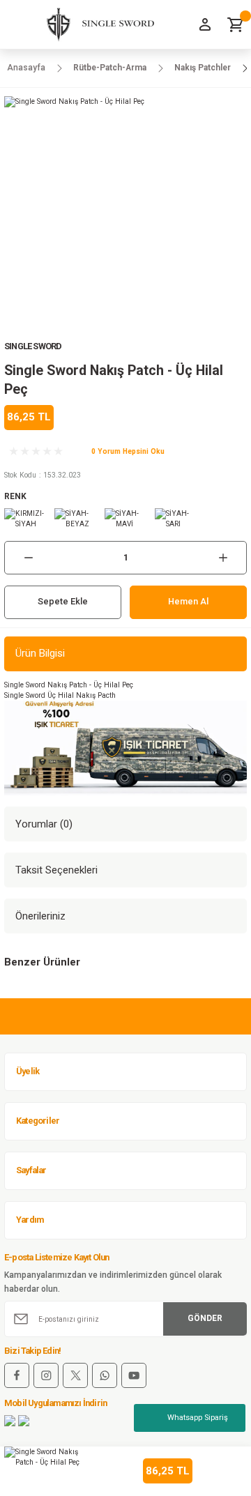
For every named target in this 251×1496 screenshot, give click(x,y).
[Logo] (95, 24)
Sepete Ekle (63, 601)
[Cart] (236, 24)
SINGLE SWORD (32, 346)
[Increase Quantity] (223, 558)
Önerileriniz (40, 916)
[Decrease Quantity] (28, 558)
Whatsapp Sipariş (197, 1417)
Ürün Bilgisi (40, 653)
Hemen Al (188, 601)
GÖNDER (205, 1318)
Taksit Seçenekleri (56, 870)
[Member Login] (205, 24)
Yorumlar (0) (44, 824)
